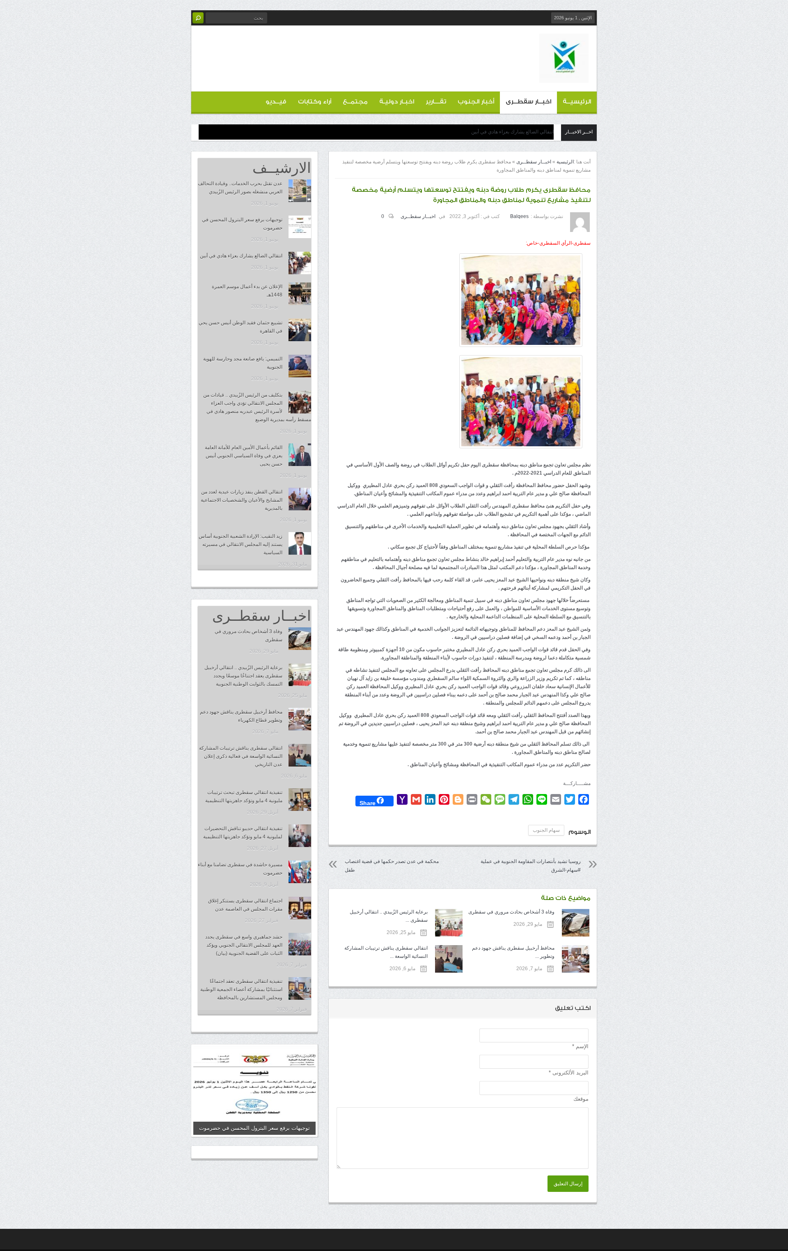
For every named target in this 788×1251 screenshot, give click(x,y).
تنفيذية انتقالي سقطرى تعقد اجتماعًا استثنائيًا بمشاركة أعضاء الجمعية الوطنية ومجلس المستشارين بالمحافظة (241, 989)
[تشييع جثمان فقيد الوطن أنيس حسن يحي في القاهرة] (300, 330)
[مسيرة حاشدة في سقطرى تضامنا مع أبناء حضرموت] (300, 872)
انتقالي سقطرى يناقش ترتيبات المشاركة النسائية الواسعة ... (385, 952)
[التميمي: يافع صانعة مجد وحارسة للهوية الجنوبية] (300, 366)
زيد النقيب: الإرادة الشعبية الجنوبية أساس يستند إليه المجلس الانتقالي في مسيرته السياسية (240, 544)
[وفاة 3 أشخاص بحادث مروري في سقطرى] (300, 638)
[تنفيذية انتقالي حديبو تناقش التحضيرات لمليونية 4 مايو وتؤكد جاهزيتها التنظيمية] (300, 835)
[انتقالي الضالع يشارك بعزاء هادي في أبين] (300, 263)
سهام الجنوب (546, 830)
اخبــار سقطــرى (528, 101)
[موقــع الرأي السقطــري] (564, 76)
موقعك (581, 1099)
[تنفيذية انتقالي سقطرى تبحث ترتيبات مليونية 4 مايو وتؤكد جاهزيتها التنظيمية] (300, 799)
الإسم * (580, 1046)
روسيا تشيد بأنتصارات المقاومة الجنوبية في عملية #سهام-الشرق (531, 865)
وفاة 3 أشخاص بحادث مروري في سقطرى (511, 912)
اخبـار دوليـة (396, 101)
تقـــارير (436, 101)
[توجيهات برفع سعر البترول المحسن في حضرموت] (300, 227)
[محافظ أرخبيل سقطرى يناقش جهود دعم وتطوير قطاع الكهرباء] (300, 719)
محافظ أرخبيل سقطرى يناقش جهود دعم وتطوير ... (513, 952)
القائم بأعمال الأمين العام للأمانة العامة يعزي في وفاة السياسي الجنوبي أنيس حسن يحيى (243, 456)
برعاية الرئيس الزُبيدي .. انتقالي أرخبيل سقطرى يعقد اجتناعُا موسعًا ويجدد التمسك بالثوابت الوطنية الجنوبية (243, 676)
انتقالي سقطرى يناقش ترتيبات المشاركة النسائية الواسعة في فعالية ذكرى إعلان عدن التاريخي (240, 756)
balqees (519, 216)
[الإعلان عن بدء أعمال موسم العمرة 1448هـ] (300, 293)
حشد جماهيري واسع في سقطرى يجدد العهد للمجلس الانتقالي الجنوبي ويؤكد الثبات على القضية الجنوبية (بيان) (243, 945)
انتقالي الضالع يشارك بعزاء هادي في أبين (512, 132)
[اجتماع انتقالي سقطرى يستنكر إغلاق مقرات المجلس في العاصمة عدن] (300, 908)
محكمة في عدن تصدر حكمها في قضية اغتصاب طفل (392, 865)
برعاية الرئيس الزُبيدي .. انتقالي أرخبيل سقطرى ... (388, 916)
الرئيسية (565, 162)
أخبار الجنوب (476, 101)
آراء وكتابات (314, 101)
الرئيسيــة (577, 101)
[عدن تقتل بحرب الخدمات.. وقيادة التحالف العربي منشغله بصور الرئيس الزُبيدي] (300, 190)
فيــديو (276, 101)
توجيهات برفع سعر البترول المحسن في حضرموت (254, 1128)
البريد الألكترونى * (569, 1073)
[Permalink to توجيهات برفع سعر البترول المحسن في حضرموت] (254, 1091)
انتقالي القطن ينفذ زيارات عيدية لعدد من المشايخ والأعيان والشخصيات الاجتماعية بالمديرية (241, 500)
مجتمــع (355, 101)
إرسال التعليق (568, 1184)
